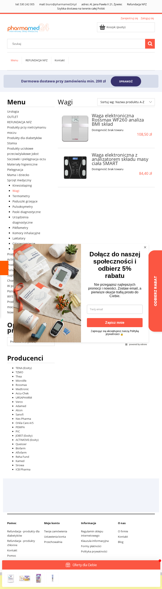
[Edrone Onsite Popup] (81, 294)
